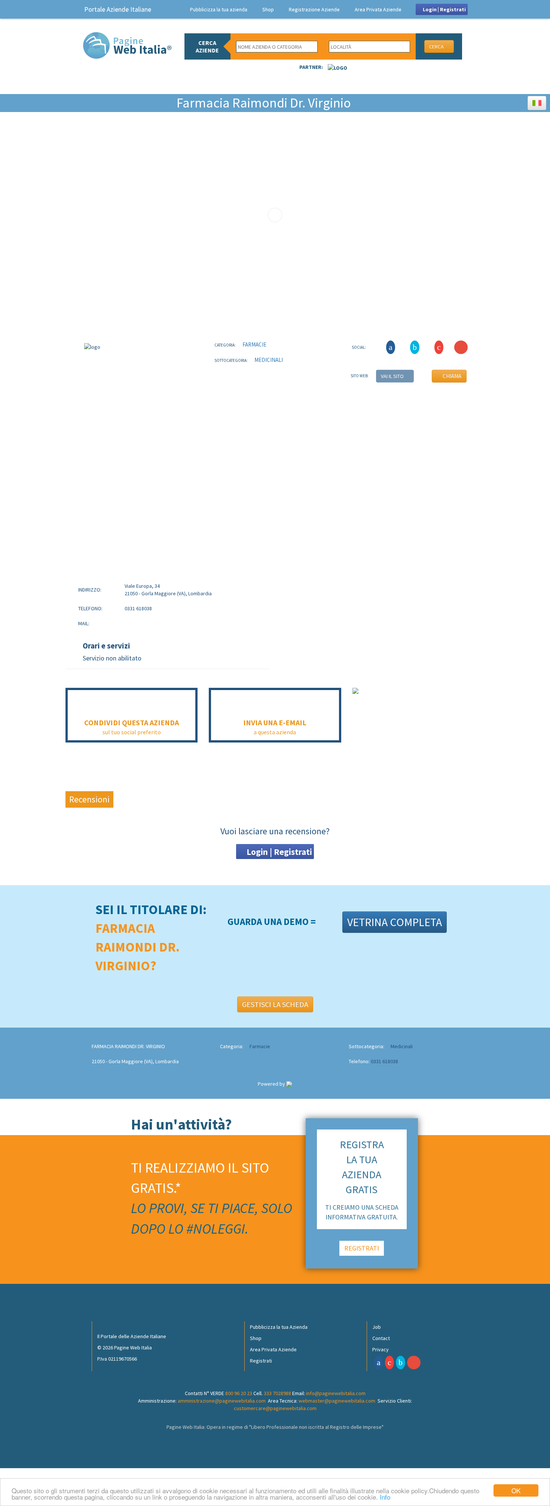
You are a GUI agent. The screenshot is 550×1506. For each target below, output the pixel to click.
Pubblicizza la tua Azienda (279, 1327)
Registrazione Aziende (314, 9)
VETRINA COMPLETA (394, 922)
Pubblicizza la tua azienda (218, 9)
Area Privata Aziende (378, 9)
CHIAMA (451, 375)
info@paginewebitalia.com (336, 1393)
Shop (268, 9)
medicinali (268, 359)
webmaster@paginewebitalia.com (337, 1400)
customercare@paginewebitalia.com (275, 1408)
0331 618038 (384, 1061)
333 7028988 (277, 1393)
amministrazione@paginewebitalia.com (222, 1400)
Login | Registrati (444, 9)
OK (515, 1490)
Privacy (380, 1349)
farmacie (253, 344)
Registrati (261, 1360)
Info (385, 1497)
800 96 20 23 (238, 1393)
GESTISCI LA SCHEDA (275, 1004)
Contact (381, 1338)
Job (376, 1327)
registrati (361, 1248)
